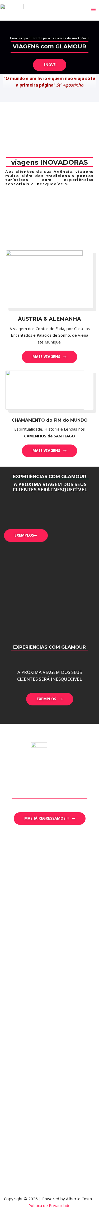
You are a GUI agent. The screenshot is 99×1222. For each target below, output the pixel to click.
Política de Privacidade (49, 1205)
